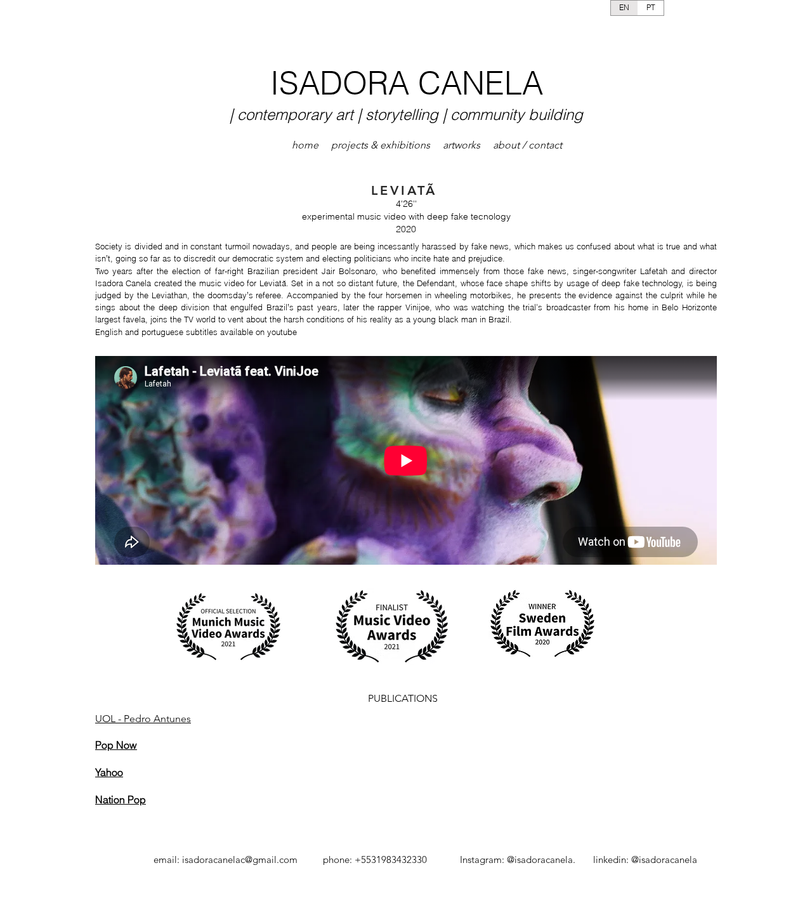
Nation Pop (120, 799)
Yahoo (109, 772)
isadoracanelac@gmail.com (240, 859)
